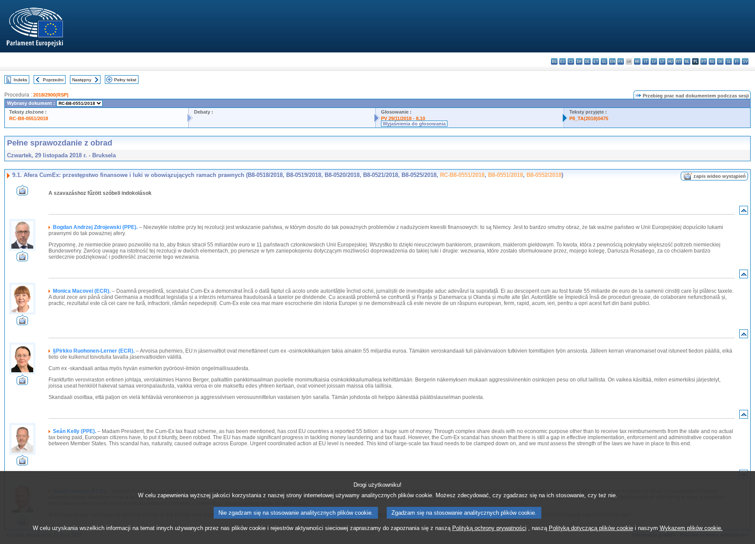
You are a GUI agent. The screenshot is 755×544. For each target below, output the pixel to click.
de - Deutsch (587, 61)
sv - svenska (745, 61)
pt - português (703, 61)
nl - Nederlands (687, 61)
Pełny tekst (125, 79)
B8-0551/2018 (505, 175)
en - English (612, 61)
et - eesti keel (595, 61)
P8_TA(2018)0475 (588, 118)
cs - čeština (571, 61)
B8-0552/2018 (543, 175)
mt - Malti (678, 61)
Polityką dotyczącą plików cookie (591, 528)
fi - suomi (737, 61)
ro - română (712, 61)
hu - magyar (670, 61)
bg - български (554, 61)
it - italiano (645, 61)
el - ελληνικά (604, 61)
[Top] (743, 212)
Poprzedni (53, 79)
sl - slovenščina (728, 61)
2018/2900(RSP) (51, 94)
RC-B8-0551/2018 (28, 118)
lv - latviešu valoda (654, 61)
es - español (562, 61)
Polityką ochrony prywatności (489, 528)
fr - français (620, 61)
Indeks (20, 79)
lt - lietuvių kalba (662, 61)
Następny (81, 79)
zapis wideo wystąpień (719, 176)
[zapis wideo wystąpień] (22, 193)
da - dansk (579, 61)
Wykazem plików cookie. (691, 528)
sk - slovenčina (720, 61)
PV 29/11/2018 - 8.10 (403, 118)
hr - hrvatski (637, 61)
